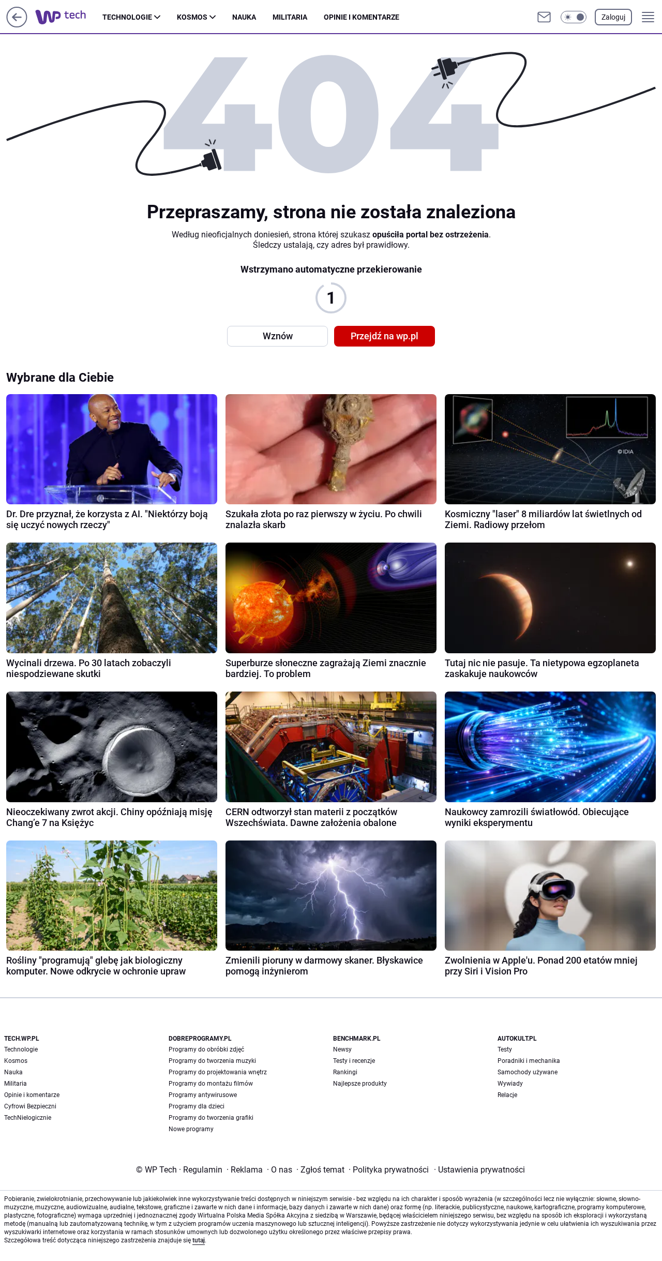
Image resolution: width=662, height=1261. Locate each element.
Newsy (342, 1049)
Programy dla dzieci (196, 1106)
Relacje (507, 1095)
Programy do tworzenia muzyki (212, 1060)
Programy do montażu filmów (211, 1083)
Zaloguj (613, 17)
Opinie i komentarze (361, 17)
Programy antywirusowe (203, 1095)
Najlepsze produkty (360, 1083)
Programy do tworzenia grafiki (211, 1117)
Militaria (290, 17)
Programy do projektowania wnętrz (218, 1072)
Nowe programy (191, 1129)
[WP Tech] (68, 17)
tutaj (198, 1240)
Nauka (244, 17)
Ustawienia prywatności (479, 1170)
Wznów (278, 336)
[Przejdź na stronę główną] (16, 24)
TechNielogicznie (27, 1117)
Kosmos (192, 17)
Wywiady (510, 1083)
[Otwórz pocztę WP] (544, 17)
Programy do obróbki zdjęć (206, 1049)
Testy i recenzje (354, 1060)
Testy (505, 1049)
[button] (573, 17)
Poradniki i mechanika (529, 1060)
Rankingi (345, 1072)
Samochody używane (528, 1072)
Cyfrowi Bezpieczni (30, 1106)
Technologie (127, 17)
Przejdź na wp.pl (384, 336)
